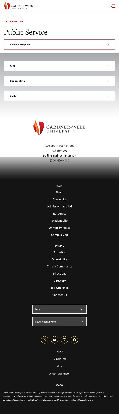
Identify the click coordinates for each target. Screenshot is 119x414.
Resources (59, 213)
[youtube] (54, 340)
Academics (59, 199)
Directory (59, 281)
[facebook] (74, 340)
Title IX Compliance (59, 266)
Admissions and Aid (59, 206)
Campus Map (59, 235)
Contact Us (59, 295)
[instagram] (64, 340)
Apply (13, 96)
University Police (59, 228)
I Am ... (38, 309)
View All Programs (20, 44)
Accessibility (59, 259)
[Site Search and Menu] (112, 6)
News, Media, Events (45, 321)
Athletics (59, 252)
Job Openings (59, 288)
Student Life (60, 221)
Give (12, 66)
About (59, 192)
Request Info (17, 81)
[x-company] (44, 340)
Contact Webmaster (59, 373)
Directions (59, 273)
